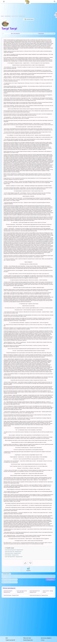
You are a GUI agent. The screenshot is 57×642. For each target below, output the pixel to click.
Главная (2, 16)
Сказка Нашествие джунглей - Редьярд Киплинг (14, 549)
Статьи (42, 640)
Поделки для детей (10, 640)
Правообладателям (28, 640)
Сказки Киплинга (8, 16)
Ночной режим (30, 19)
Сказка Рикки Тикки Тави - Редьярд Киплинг (13, 551)
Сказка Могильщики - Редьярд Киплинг (11, 595)
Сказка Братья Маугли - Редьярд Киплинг (13, 553)
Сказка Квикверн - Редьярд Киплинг (12, 554)
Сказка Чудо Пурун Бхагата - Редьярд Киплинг (13, 556)
